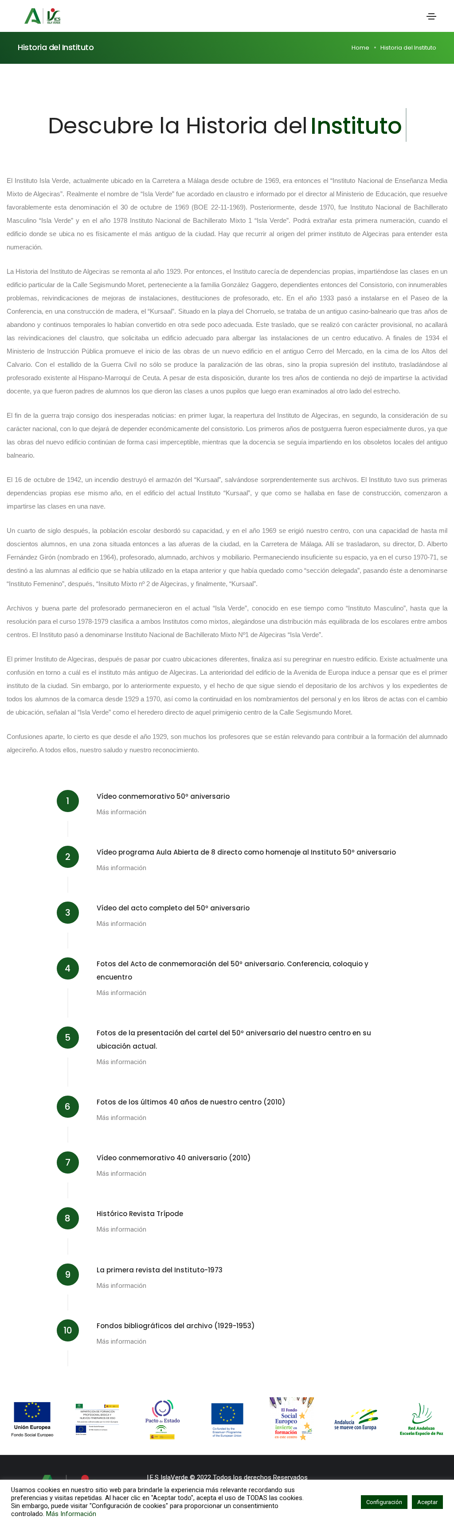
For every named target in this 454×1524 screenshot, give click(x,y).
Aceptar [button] (427, 1502)
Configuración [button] (384, 1502)
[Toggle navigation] (431, 16)
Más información (121, 812)
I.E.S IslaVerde (167, 1477)
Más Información (71, 1514)
